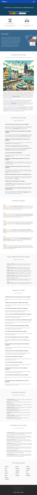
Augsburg (6, 466)
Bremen (17, 466)
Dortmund (17, 468)
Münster (17, 473)
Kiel (27, 471)
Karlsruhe (28, 470)
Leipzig (6, 473)
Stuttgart (6, 477)
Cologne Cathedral (16, 96)
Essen (6, 470)
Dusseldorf (28, 468)
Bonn (6, 468)
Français (22, 492)
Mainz (6, 475)
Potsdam (27, 473)
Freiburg (6, 471)
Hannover (17, 470)
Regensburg (28, 475)
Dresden (27, 466)
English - (15, 492)
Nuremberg (18, 475)
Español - (18, 492)
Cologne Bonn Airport (16, 143)
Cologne (9, 92)
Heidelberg (18, 471)
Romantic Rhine (14, 103)
